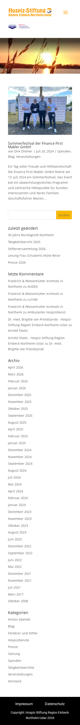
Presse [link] (13, 647)
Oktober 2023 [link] (18, 525)
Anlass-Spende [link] (19, 619)
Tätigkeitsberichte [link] (21, 667)
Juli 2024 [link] (14, 477)
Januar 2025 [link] (17, 443)
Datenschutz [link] (55, 704)
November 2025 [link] (20, 402)
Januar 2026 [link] (17, 388)
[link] (30, 12)
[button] (65, 12)
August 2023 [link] (17, 532)
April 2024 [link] (15, 491)
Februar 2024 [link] (18, 498)
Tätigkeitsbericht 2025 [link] (24, 242)
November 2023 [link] (20, 519)
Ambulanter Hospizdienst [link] (47, 312)
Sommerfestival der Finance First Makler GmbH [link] (35, 145)
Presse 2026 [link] (17, 262)
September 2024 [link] (20, 463)
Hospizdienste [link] (18, 640)
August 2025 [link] (17, 422)
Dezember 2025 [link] (19, 395)
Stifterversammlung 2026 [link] (27, 249)
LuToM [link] (33, 299)
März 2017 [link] (16, 594)
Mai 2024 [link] (15, 484)
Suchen (64, 215)
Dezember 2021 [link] (19, 573)
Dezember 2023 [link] (19, 512)
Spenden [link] (64, 151)
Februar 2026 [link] (18, 381)
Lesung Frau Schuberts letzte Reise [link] (34, 255)
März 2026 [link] (16, 374)
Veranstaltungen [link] (28, 156)
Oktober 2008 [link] (18, 601)
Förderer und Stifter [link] (23, 633)
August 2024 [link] (17, 470)
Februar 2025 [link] (18, 436)
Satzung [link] (14, 654)
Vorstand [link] (14, 681)
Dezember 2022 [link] (19, 546)
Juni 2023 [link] (15, 539)
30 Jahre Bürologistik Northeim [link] (31, 235)
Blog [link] (11, 156)
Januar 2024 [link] (17, 505)
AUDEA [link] (33, 286)
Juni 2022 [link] (15, 560)
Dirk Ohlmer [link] (23, 151)
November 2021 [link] (20, 580)
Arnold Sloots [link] (18, 330)
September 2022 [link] (20, 553)
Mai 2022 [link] (15, 567)
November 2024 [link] (20, 457)
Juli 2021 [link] (14, 587)
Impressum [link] (24, 704)
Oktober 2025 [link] (18, 408)
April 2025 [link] (15, 429)
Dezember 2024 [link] (19, 450)
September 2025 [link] (20, 415)
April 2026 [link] (15, 367)
